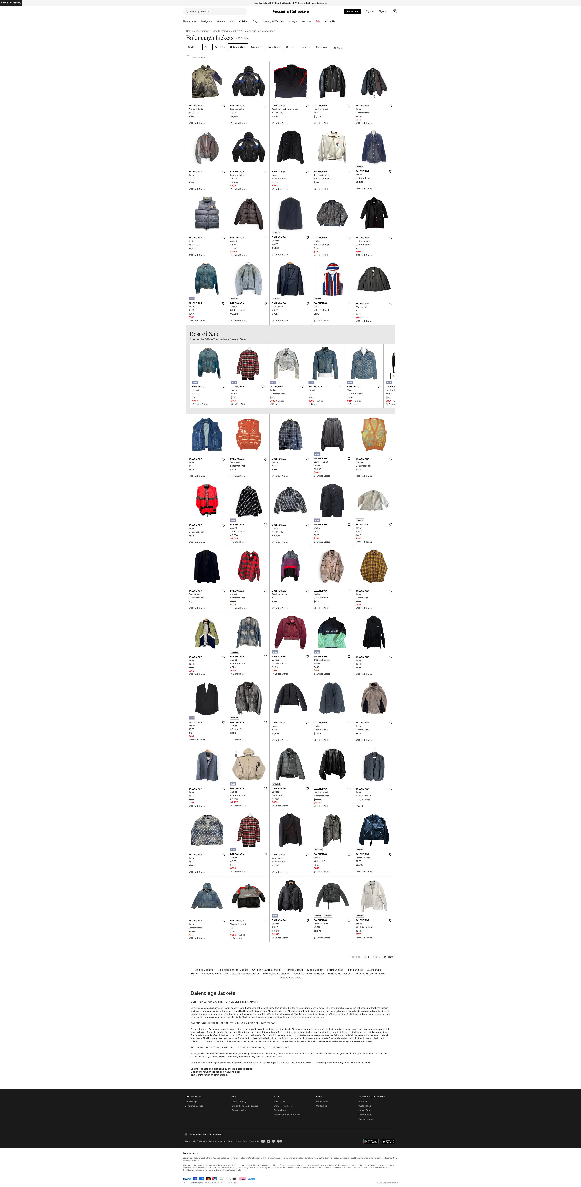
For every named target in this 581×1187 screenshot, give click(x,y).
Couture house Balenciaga (204, 1062)
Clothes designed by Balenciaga (296, 1041)
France (186, 1183)
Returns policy (239, 1110)
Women (221, 21)
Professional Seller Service (287, 1114)
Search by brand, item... (201, 11)
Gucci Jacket (374, 970)
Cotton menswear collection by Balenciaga (215, 1072)
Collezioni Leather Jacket (232, 970)
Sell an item (352, 11)
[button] (395, 11)
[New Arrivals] (199, 21)
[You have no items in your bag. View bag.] (395, 11)
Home (189, 31)
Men (232, 21)
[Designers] (214, 21)
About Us (330, 21)
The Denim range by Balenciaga (209, 1075)
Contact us (321, 1105)
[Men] (237, 21)
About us (362, 1101)
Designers (206, 21)
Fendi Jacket (335, 970)
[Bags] (261, 21)
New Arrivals (189, 21)
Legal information (217, 1141)
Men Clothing (220, 31)
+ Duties (280, 400)
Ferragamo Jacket (339, 974)
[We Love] (313, 21)
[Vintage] (299, 21)
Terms (230, 1141)
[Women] (227, 21)
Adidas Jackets (204, 970)
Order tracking (239, 1101)
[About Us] (337, 21)
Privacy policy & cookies (247, 1141)
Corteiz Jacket (294, 970)
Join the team (365, 1114)
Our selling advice (283, 1105)
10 (384, 957)
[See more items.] (393, 376)
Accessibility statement (196, 1141)
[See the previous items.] (188, 376)
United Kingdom (197, 1183)
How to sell (279, 1101)
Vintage (293, 21)
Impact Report (365, 1110)
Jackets (235, 31)
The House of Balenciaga (254, 1017)
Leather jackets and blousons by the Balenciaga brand (221, 1069)
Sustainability (365, 1105)
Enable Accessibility (11, 2)
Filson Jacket (355, 970)
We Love (306, 21)
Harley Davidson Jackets (206, 974)
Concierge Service (194, 1105)
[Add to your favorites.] (223, 106)
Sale (318, 21)
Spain (230, 1183)
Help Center (322, 1101)
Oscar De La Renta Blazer (308, 974)
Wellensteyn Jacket (290, 977)
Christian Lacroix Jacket (266, 970)
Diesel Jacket (315, 970)
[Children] (250, 21)
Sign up (383, 11)
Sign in (370, 11)
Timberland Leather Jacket (370, 974)
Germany (221, 1183)
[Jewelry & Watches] (286, 21)
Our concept (191, 1101)
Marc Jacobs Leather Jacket (242, 974)
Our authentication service (245, 1105)
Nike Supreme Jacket (276, 974)
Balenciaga (202, 31)
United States (210, 1183)
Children (243, 21)
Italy (236, 1183)
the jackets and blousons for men (358, 1029)
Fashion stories (365, 1119)
